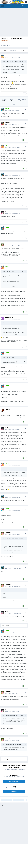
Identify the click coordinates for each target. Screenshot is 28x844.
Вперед (22, 50)
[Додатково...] (25, 57)
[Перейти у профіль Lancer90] (2, 245)
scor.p (16, 357)
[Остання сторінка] (26, 50)
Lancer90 (7, 244)
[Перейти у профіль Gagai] (2, 212)
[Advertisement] (14, 22)
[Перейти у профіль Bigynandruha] (2, 318)
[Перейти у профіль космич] (2, 109)
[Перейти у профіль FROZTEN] (2, 123)
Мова (11, 840)
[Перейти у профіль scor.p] (2, 56)
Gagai (6, 212)
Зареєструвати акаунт (14, 781)
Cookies (16, 840)
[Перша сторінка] (2, 50)
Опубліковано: (13, 57)
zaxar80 (7, 409)
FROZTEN (7, 123)
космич (6, 44)
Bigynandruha (9, 317)
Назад (5, 50)
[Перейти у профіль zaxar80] (2, 410)
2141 (11, 45)
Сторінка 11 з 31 (13, 50)
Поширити (7, 799)
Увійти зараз (14, 791)
